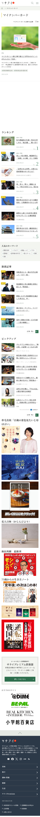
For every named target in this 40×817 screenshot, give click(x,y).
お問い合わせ (8, 812)
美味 (3, 766)
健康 (3, 783)
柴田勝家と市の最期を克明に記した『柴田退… (27, 285)
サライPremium (8, 794)
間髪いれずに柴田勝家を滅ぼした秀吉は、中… (27, 297)
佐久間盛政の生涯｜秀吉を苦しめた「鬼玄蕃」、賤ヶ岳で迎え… (27, 141)
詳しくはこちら (20, 679)
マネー (33, 250)
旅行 (3, 772)
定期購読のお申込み (28, 805)
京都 (35, 253)
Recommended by (25, 409)
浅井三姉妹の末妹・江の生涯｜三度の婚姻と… (27, 321)
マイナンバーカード (21, 70)
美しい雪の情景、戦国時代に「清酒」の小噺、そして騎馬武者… (27, 157)
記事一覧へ (30, 331)
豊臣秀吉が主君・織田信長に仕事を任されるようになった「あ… (27, 229)
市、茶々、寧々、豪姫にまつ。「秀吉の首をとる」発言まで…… (27, 185)
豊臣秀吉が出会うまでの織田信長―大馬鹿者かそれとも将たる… (27, 201)
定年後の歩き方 (15, 253)
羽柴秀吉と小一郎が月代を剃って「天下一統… (27, 273)
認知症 (5, 253)
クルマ (16, 250)
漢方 (4, 256)
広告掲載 (6, 809)
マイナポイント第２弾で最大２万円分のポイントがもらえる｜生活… (20, 57)
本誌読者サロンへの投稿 (11, 805)
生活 (3, 788)
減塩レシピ (24, 250)
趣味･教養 (19, 138)
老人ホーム (27, 253)
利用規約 (24, 809)
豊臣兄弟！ (6, 250)
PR (3, 53)
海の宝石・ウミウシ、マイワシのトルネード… (27, 309)
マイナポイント (8, 70)
